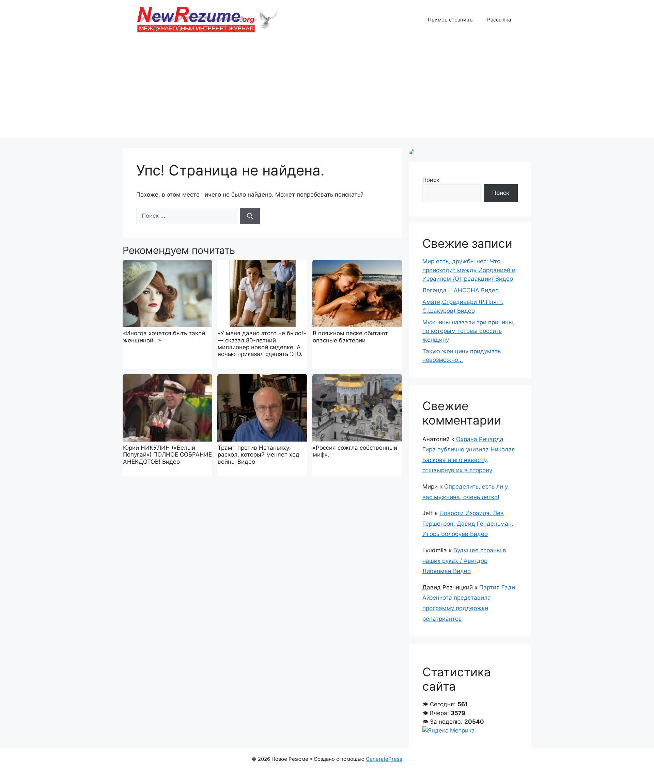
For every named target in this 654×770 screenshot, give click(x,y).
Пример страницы (450, 19)
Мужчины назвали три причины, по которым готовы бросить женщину (468, 331)
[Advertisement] (327, 90)
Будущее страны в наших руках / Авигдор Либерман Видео (464, 560)
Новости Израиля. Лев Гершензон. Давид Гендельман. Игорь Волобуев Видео (467, 523)
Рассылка (499, 19)
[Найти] (250, 216)
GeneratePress (384, 759)
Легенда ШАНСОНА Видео (460, 290)
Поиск (430, 179)
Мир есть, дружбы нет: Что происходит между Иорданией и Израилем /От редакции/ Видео (468, 270)
